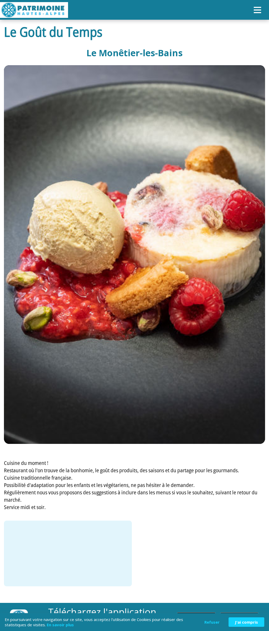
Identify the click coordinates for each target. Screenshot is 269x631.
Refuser (212, 622)
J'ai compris (246, 622)
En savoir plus (60, 624)
